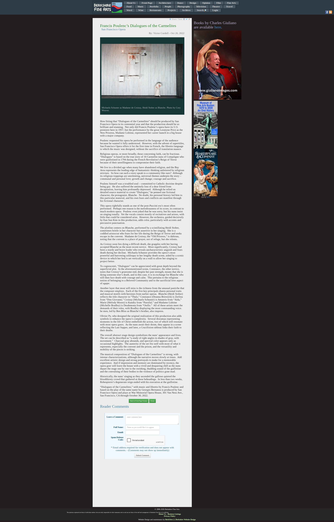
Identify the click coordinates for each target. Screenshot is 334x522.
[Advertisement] (142, 484)
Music (141, 6)
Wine (140, 10)
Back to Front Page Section (138, 401)
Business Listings (174, 514)
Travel (229, 6)
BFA (208, 197)
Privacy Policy (169, 516)
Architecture (165, 3)
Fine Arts (231, 3)
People (168, 6)
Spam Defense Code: (117, 438)
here (217, 27)
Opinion (206, 3)
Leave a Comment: (115, 417)
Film (218, 3)
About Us (131, 3)
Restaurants (155, 10)
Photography (183, 6)
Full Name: (118, 427)
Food (129, 6)
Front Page (147, 3)
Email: (120, 432)
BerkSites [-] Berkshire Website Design (180, 520)
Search (200, 10)
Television (201, 6)
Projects (172, 10)
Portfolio (154, 6)
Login (215, 10)
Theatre (216, 6)
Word (129, 10)
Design (193, 3)
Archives (186, 10)
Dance (180, 3)
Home (152, 401)
